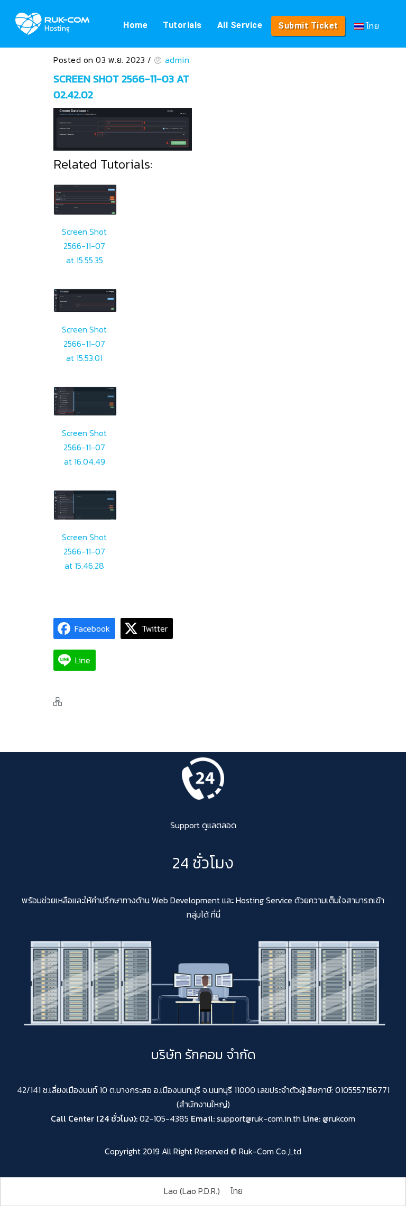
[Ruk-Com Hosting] (52, 24)
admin (177, 59)
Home (135, 25)
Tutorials (182, 25)
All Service (240, 25)
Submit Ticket (308, 26)
